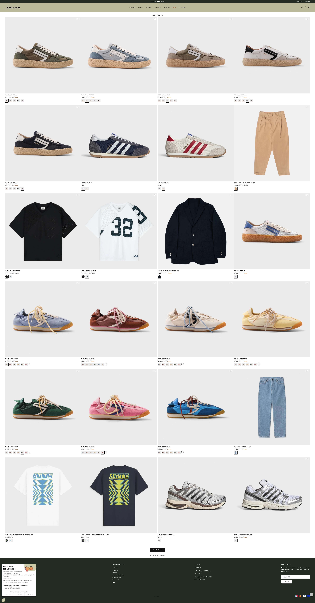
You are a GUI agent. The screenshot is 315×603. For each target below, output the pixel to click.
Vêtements (148, 7)
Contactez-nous (116, 577)
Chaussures (157, 7)
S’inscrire (287, 581)
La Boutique (115, 567)
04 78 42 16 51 (201, 579)
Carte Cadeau (182, 7)
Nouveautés (132, 7)
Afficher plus (157, 549)
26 (157, 555)
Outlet (174, 7)
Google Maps (198, 573)
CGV (113, 582)
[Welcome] (13, 7)
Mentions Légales (117, 580)
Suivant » (162, 555)
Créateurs (140, 7)
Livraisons (115, 570)
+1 (29, 363)
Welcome (159, 596)
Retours (114, 572)
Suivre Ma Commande (118, 575)
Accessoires (167, 7)
